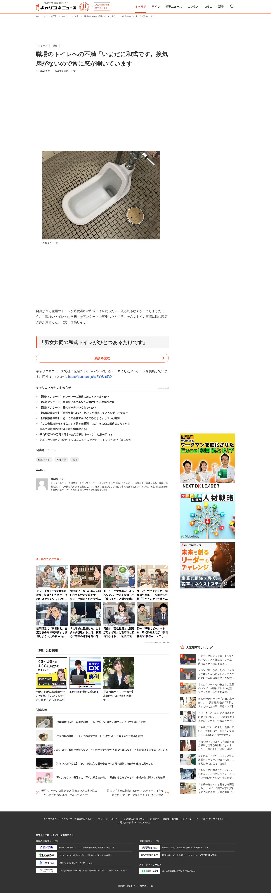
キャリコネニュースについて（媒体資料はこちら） (69, 818)
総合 (77, 16)
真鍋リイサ (70, 70)
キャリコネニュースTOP (46, 16)
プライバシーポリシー (109, 818)
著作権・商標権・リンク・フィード (180, 818)
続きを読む (102, 358)
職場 (74, 459)
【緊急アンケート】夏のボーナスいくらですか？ (68, 407)
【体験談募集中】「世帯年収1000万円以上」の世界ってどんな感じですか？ (84, 412)
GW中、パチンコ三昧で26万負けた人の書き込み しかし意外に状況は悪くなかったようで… (70, 792)
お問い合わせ (124, 822)
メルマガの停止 (142, 822)
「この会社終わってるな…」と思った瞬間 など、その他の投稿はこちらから (85, 423)
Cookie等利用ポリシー (135, 818)
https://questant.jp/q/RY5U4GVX (90, 376)
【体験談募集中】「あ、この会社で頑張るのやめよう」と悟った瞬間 (80, 418)
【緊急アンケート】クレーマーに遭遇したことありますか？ (74, 396)
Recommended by (153, 642)
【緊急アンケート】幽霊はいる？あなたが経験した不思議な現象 (77, 402)
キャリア (65, 16)
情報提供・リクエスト (213, 818)
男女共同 (61, 459)
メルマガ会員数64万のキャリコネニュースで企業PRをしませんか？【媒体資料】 (87, 439)
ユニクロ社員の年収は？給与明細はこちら (64, 429)
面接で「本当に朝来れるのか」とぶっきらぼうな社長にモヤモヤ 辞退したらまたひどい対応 (135, 792)
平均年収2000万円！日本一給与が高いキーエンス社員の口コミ (76, 434)
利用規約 (154, 818)
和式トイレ (44, 459)
